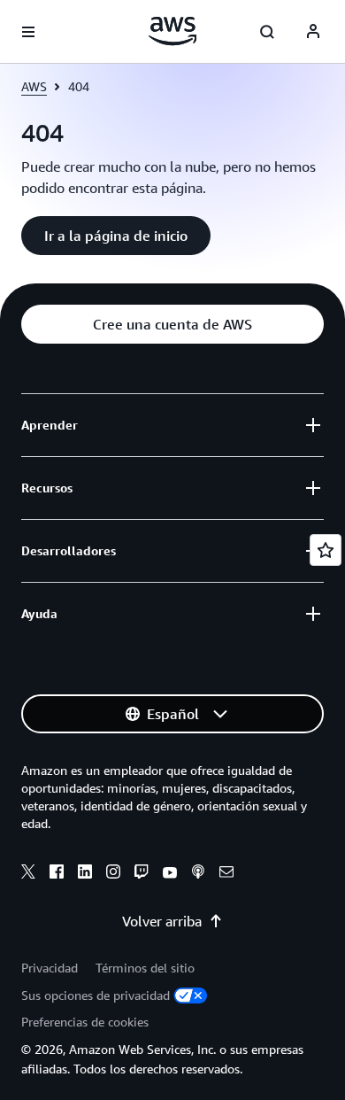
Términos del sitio (145, 967)
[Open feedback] (325, 550)
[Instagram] (113, 874)
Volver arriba (162, 921)
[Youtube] (170, 874)
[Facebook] (57, 874)
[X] (28, 874)
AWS (34, 86)
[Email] (226, 874)
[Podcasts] (198, 874)
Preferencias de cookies (85, 1021)
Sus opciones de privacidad (95, 995)
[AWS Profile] (313, 32)
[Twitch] (141, 874)
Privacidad (49, 967)
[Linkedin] (85, 874)
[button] (116, 235)
